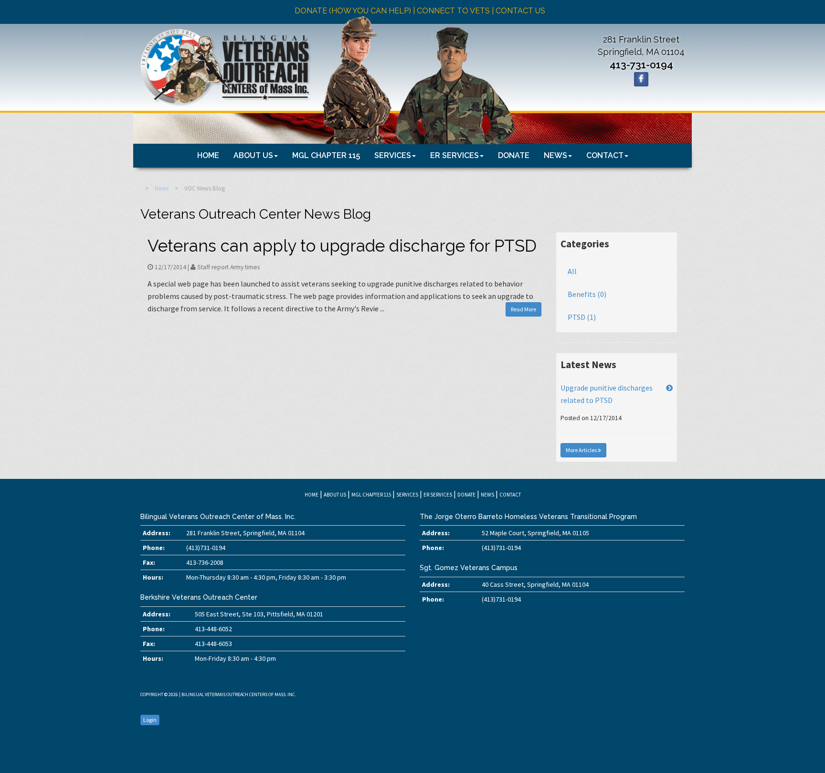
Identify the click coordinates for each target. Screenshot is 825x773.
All (572, 271)
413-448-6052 (213, 629)
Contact (605, 155)
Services (392, 155)
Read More (523, 309)
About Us (253, 155)
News (555, 155)
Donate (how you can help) (353, 10)
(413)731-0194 (205, 547)
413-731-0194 (641, 65)
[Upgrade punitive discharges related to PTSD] (669, 387)
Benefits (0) (587, 294)
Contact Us (520, 10)
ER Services (454, 155)
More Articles (582, 450)
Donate (513, 155)
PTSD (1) (582, 317)
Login (150, 719)
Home (208, 155)
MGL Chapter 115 (326, 155)
